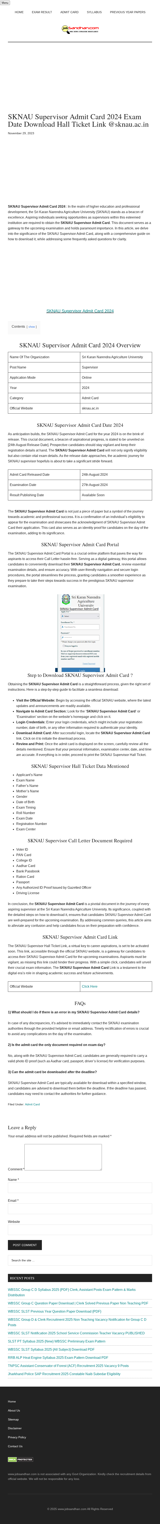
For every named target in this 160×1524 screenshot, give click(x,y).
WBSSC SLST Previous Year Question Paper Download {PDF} (54, 1311)
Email (13, 1200)
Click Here (90, 986)
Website (14, 1222)
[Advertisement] (80, 81)
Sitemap (13, 1419)
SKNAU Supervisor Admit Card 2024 (80, 311)
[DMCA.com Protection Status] (20, 1461)
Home (12, 1401)
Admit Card (32, 1104)
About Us (14, 1410)
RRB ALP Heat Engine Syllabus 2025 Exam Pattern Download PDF (58, 1357)
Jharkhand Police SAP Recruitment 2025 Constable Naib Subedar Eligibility (64, 1374)
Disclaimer (15, 1428)
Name (13, 1179)
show (32, 326)
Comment (16, 1169)
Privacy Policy (17, 1437)
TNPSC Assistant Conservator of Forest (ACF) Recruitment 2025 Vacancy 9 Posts (68, 1366)
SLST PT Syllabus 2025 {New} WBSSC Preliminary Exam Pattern (56, 1341)
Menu (5, 2)
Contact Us (15, 1446)
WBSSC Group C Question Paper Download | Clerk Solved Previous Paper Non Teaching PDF (78, 1303)
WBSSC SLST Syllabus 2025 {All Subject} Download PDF (51, 1349)
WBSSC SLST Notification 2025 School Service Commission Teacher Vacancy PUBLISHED (76, 1333)
